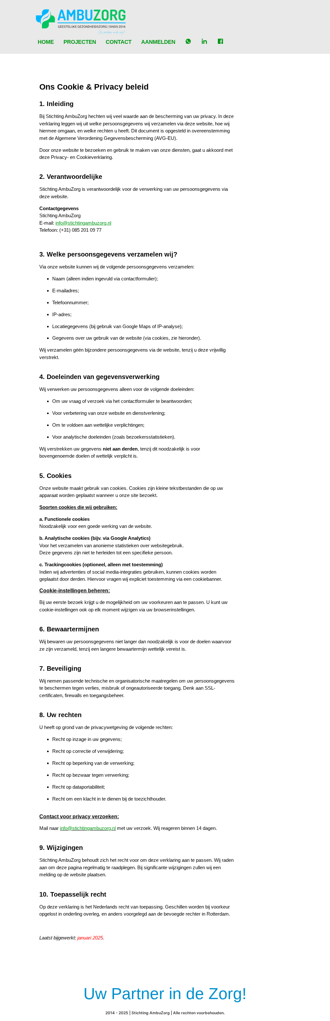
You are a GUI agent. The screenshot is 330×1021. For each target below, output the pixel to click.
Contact (118, 42)
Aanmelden (158, 42)
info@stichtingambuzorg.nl (88, 828)
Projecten (79, 42)
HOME (46, 42)
